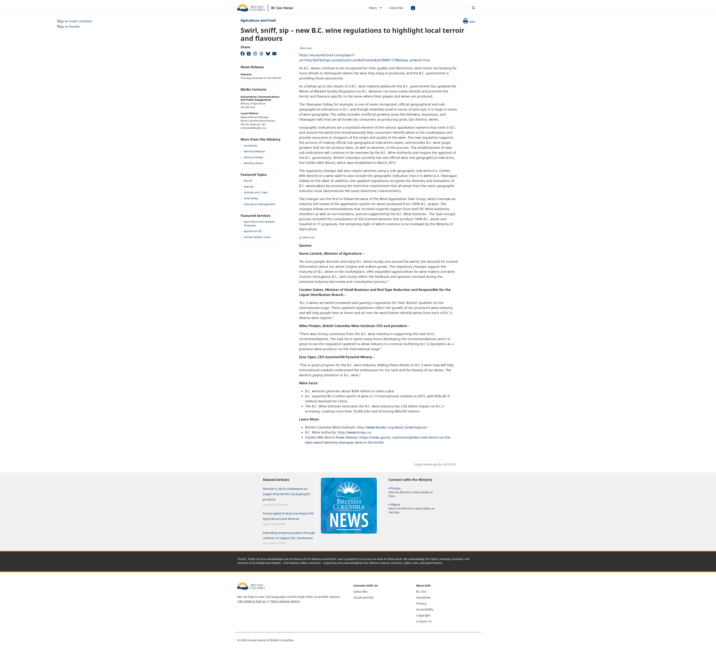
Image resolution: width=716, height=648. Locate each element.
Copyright (423, 615)
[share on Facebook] (242, 53)
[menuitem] (380, 591)
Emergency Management (259, 204)
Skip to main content (74, 20)
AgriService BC (253, 231)
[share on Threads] (261, 53)
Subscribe (396, 8)
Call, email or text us (251, 601)
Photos (395, 488)
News (374, 8)
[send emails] (274, 53)
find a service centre (285, 601)
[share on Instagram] (255, 53)
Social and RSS (363, 597)
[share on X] (249, 53)
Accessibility (424, 609)
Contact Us (424, 621)
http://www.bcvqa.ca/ (355, 432)
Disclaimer (423, 597)
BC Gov (421, 591)
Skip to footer (68, 26)
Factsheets (250, 145)
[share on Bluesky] (268, 53)
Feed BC (249, 186)
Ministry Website (254, 151)
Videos (395, 504)
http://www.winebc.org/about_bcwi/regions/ (392, 427)
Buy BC (248, 180)
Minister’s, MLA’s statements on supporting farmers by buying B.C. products (287, 494)
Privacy (421, 603)
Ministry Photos (253, 157)
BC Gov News (282, 8)
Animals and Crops (256, 192)
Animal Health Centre (257, 237)
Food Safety (251, 198)
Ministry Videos (253, 163)
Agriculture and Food (258, 20)
